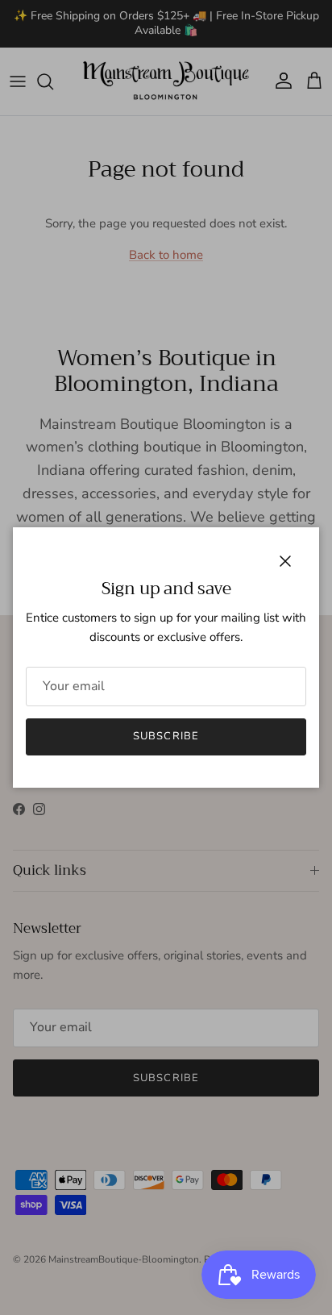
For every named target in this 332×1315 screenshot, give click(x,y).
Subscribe (165, 736)
